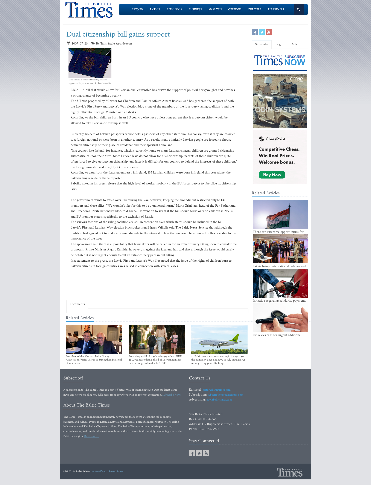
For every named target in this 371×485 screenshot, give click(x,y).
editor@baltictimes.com (216, 390)
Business (195, 9)
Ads (294, 44)
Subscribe (261, 44)
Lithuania (174, 9)
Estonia (138, 9)
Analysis (215, 9)
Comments (77, 304)
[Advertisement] (157, 284)
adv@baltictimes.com (219, 400)
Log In (279, 44)
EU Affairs (276, 9)
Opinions (235, 9)
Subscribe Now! (171, 395)
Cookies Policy (98, 471)
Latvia (155, 9)
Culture (255, 9)
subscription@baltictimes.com (225, 395)
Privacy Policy (116, 471)
